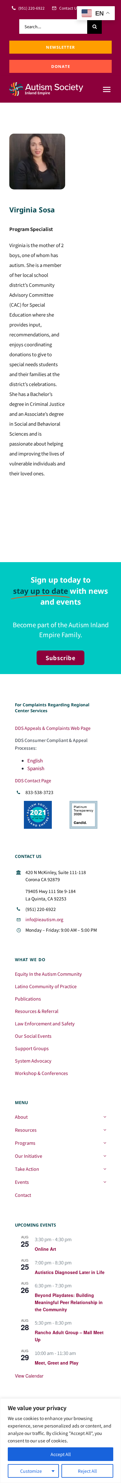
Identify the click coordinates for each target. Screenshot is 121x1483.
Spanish (35, 768)
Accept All (61, 1454)
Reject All (87, 1471)
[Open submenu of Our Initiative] (104, 1156)
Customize (31, 1471)
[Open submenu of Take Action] (104, 1169)
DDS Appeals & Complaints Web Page (53, 728)
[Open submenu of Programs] (104, 1143)
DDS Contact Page (33, 780)
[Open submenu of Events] (104, 1182)
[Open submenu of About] (104, 1117)
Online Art (45, 1249)
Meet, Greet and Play (56, 1363)
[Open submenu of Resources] (104, 1130)
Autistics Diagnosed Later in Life (70, 1272)
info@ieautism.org (44, 919)
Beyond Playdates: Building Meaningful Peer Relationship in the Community (69, 1302)
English (35, 760)
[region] (60, 1440)
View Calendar (29, 1376)
